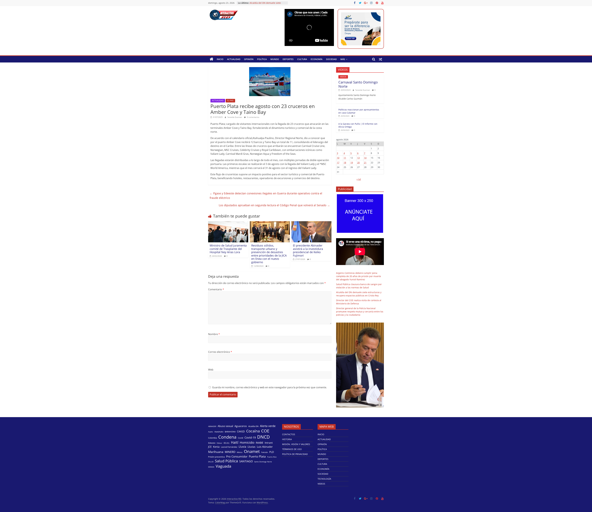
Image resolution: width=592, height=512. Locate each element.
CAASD (241, 431)
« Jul (359, 179)
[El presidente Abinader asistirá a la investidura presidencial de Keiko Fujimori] (311, 223)
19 (351, 162)
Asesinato (218, 431)
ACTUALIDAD (233, 59)
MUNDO (274, 59)
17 (338, 162)
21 (365, 162)
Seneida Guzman (235, 117)
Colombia (212, 437)
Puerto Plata (257, 456)
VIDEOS (343, 76)
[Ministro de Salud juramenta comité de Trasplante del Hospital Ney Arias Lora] (228, 223)
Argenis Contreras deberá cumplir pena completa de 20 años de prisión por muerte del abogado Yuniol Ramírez (358, 276)
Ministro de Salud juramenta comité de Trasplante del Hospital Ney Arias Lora (228, 249)
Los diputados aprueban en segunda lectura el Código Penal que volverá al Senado (274, 205)
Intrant (269, 442)
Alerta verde (267, 426)
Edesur (219, 443)
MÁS (342, 59)
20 (358, 162)
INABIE (259, 442)
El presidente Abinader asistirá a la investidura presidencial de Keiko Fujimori (308, 250)
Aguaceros (240, 426)
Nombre (214, 334)
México (240, 452)
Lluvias (251, 446)
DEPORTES (288, 59)
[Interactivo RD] (211, 59)
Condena (227, 437)
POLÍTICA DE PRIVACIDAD (295, 454)
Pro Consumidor (236, 456)
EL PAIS (230, 100)
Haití (234, 442)
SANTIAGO (246, 461)
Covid (240, 437)
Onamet (252, 451)
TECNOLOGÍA (324, 478)
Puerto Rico (272, 457)
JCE (210, 446)
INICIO (220, 59)
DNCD (263, 437)
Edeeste (211, 443)
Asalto (210, 432)
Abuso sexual (225, 426)
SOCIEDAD (331, 59)
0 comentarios (253, 117)
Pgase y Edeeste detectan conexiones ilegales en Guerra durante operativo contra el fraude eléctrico (266, 195)
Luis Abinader (265, 446)
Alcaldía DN (253, 426)
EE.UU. (227, 443)
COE (265, 431)
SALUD (211, 462)
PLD (271, 452)
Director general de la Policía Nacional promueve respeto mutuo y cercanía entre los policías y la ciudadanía (359, 311)
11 (345, 157)
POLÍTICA (262, 59)
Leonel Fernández (229, 447)
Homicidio (247, 442)
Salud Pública (226, 460)
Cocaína (253, 431)
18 (345, 162)
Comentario (216, 289)
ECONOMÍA (316, 59)
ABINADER (212, 426)
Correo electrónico (220, 352)
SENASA (211, 467)
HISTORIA (287, 439)
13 (358, 157)
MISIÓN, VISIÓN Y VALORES (296, 444)
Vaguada (223, 466)
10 (338, 157)
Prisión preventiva (216, 456)
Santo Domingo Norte (263, 462)
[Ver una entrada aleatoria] (380, 59)
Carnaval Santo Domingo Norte (358, 84)
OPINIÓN (248, 59)
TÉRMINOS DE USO (292, 449)
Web (210, 369)
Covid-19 (250, 437)
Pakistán (264, 452)
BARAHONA (230, 431)
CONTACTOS (288, 434)
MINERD (230, 452)
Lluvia (242, 446)
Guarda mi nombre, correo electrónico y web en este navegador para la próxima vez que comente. (269, 387)
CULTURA (302, 59)
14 (365, 157)
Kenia (216, 446)
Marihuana (215, 452)
